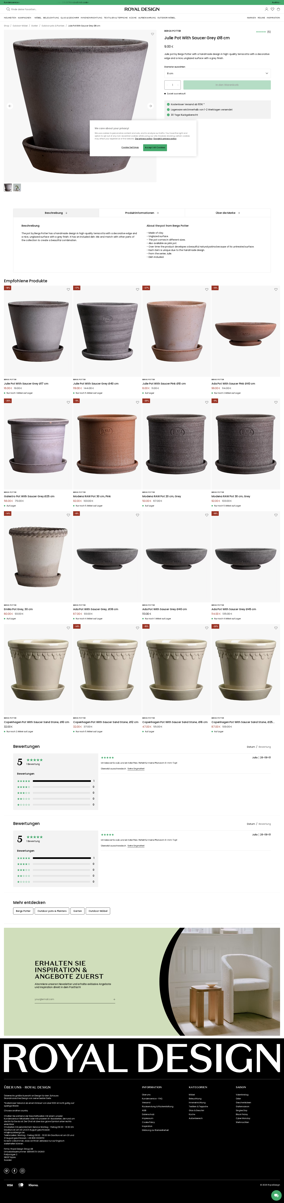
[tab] (56, 213)
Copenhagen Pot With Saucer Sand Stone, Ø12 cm (105, 722)
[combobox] (276, 2)
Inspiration (147, 1126)
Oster (238, 1099)
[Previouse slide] (10, 106)
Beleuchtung (195, 1099)
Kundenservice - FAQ (152, 1099)
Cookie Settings (130, 147)
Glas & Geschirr (196, 1110)
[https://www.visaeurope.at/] (10, 1185)
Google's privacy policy (165, 138)
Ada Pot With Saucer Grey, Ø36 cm (95, 609)
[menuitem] (10, 18)
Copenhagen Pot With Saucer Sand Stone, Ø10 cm (36, 722)
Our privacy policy (144, 138)
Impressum (147, 1118)
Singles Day (241, 1110)
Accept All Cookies (155, 147)
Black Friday (242, 1114)
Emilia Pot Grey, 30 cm (18, 609)
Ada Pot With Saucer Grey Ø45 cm (234, 609)
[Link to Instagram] (22, 1170)
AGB (144, 1110)
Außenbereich (195, 1118)
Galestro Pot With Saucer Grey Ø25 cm (29, 496)
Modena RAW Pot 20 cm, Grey (161, 496)
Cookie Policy (148, 1122)
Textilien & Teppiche (198, 1107)
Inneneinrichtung (197, 1103)
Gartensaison (242, 1107)
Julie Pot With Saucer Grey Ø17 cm (26, 383)
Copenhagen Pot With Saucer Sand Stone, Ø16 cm (175, 722)
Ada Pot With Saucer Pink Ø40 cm (233, 383)
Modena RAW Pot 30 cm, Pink (92, 496)
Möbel (192, 1095)
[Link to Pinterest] (6, 1170)
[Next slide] (150, 106)
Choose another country (16, 1110)
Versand (146, 1103)
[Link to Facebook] (14, 1170)
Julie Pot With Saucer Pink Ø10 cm (164, 383)
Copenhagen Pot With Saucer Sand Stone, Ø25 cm (242, 722)
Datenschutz (148, 1114)
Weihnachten (242, 1122)
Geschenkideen (243, 1103)
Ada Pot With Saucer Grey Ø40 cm (164, 609)
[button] (276, 2)
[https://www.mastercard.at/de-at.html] (21, 1185)
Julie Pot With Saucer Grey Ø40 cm (95, 383)
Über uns (146, 1095)
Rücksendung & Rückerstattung (157, 1107)
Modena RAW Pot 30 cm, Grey (231, 496)
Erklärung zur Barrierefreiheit (155, 1130)
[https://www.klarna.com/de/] (33, 1185)
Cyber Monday (243, 1118)
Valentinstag (242, 1095)
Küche (192, 1114)
